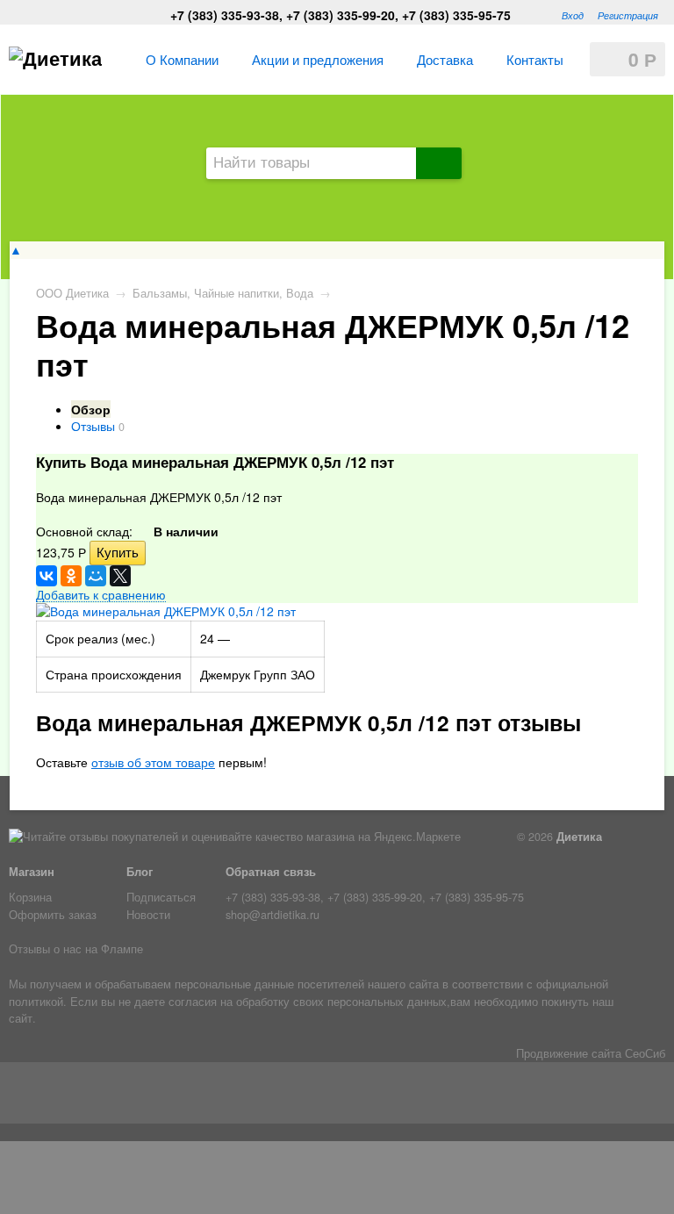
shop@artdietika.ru (272, 915)
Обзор (91, 409)
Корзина (30, 897)
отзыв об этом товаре (153, 762)
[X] (120, 575)
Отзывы (93, 426)
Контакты (534, 58)
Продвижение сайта (568, 1053)
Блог (139, 872)
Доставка (445, 58)
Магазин (31, 872)
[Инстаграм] (67, 1096)
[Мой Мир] (95, 575)
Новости (148, 915)
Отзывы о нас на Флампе (76, 949)
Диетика (579, 836)
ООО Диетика (72, 293)
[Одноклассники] (71, 575)
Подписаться (161, 897)
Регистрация (628, 15)
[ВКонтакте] (46, 575)
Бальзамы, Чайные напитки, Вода (223, 293)
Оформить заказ (53, 915)
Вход (573, 15)
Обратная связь (271, 872)
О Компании (182, 58)
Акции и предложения (318, 58)
